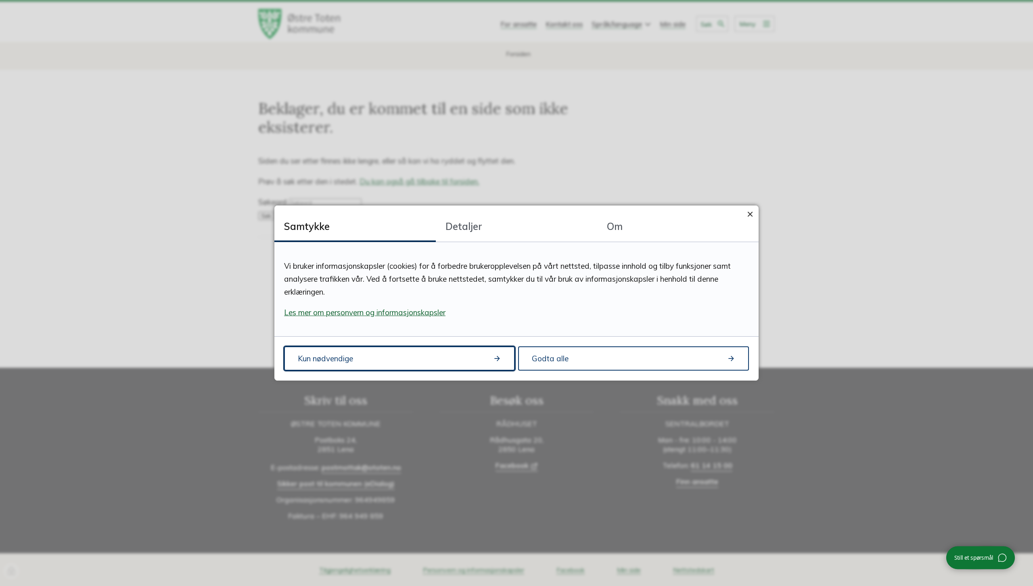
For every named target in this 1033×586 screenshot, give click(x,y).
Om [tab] (615, 226)
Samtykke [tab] (307, 226)
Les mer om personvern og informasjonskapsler (364, 312)
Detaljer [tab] (463, 226)
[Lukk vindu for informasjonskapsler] (750, 214)
